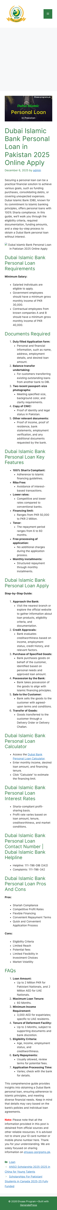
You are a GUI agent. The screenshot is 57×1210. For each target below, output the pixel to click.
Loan (12, 1162)
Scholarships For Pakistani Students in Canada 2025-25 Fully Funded (26, 1181)
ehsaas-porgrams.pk (37, 1152)
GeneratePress (28, 1205)
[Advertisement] (28, 57)
